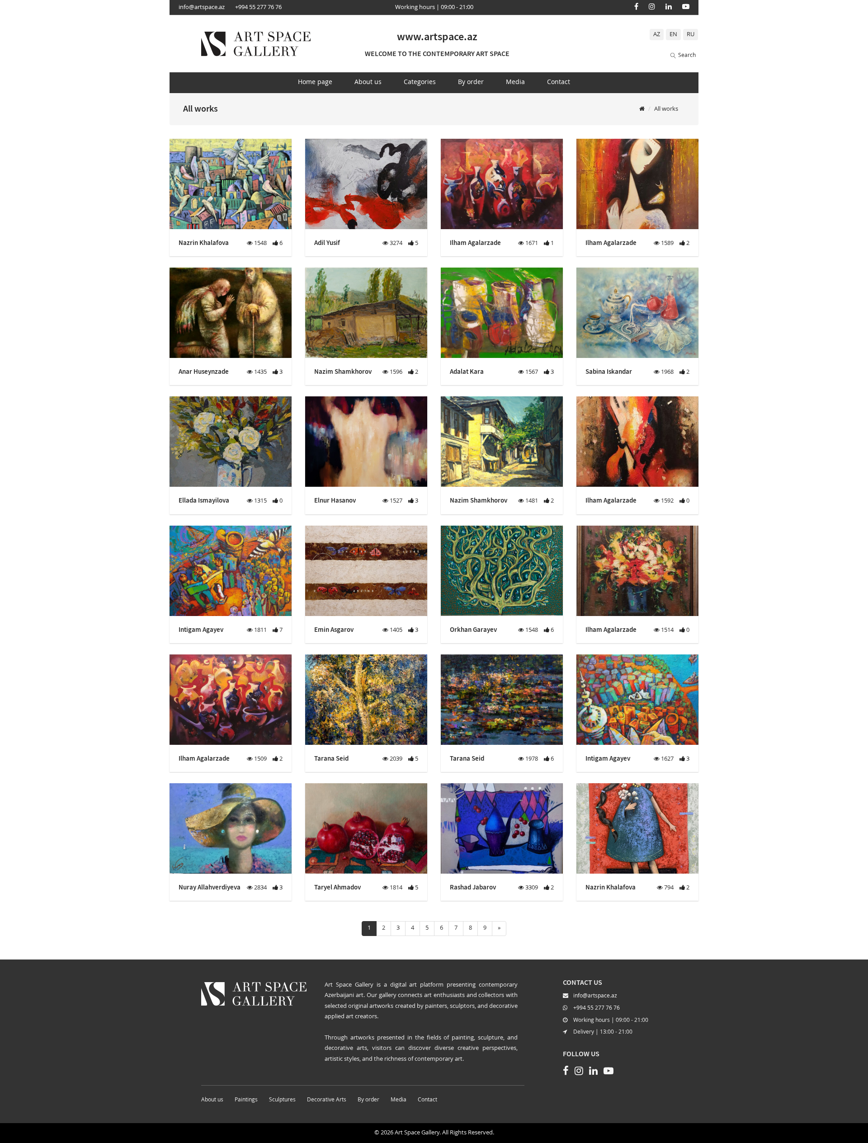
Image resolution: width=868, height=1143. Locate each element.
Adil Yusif (327, 242)
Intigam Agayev (201, 629)
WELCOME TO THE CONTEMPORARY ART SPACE (437, 53)
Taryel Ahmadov (337, 887)
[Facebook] (636, 6)
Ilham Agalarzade (475, 242)
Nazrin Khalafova (204, 242)
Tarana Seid (331, 758)
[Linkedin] (668, 6)
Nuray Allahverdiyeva (210, 887)
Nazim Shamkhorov (343, 371)
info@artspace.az (202, 7)
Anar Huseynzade (204, 371)
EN (673, 35)
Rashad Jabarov (473, 887)
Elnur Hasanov (335, 500)
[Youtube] (685, 6)
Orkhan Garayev (473, 629)
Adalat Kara (467, 371)
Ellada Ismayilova (204, 500)
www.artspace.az (437, 36)
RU (690, 35)
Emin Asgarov (334, 629)
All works (666, 109)
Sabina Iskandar (608, 371)
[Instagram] (652, 6)
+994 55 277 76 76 (258, 7)
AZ (656, 35)
